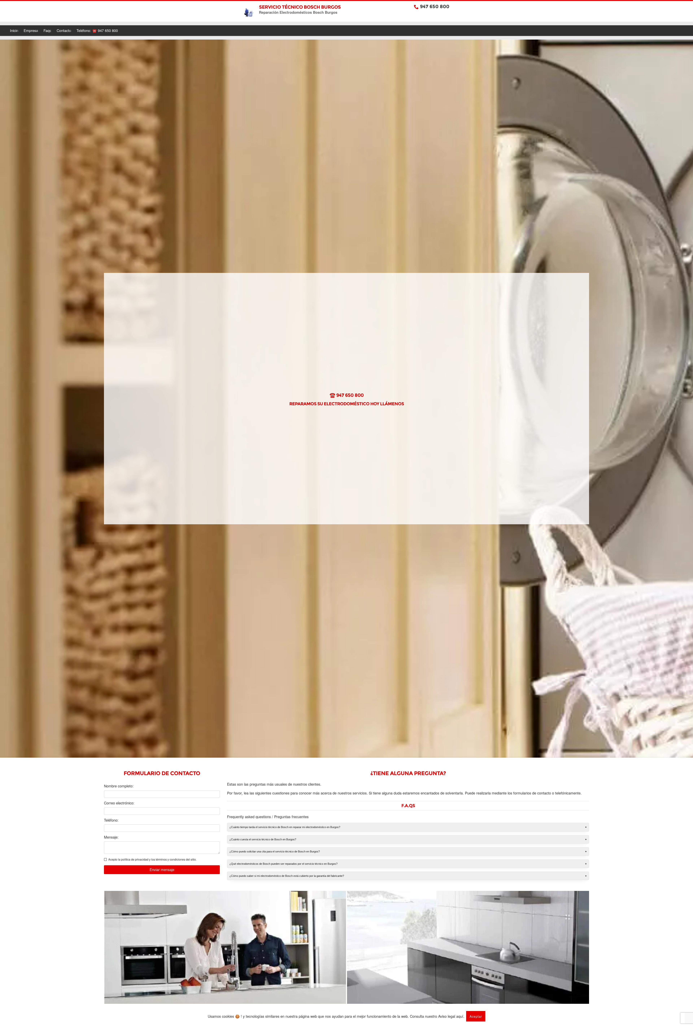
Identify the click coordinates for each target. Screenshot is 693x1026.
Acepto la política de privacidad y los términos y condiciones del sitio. (152, 859)
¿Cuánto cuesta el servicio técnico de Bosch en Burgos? (262, 839)
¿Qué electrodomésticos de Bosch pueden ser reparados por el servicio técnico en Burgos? (283, 863)
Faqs (47, 30)
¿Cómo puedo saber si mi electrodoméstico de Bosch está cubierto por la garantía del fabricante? (286, 875)
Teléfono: (111, 820)
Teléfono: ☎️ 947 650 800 (97, 30)
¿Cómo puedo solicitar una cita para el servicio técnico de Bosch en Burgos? (274, 851)
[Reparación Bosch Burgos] (225, 953)
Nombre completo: (119, 786)
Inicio (14, 30)
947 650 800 (434, 6)
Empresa (31, 30)
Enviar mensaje (162, 869)
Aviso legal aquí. (451, 1016)
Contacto (64, 30)
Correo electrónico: (119, 802)
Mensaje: (111, 837)
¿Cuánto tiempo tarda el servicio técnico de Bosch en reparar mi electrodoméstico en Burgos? (284, 827)
